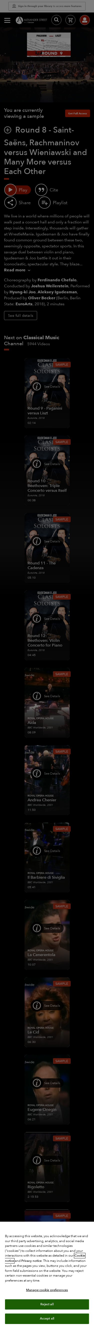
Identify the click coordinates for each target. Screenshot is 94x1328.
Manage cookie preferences (47, 1290)
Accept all (47, 1318)
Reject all (46, 1304)
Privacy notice (31, 1261)
